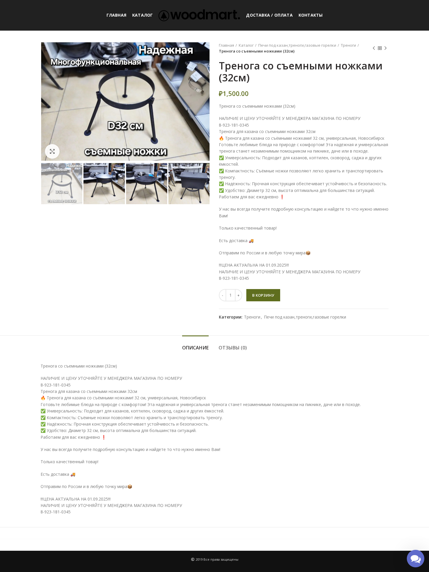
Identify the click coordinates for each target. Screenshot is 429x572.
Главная (226, 45)
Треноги (348, 45)
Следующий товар (385, 48)
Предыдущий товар (374, 48)
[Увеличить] (52, 151)
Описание (195, 347)
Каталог (246, 45)
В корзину (263, 295)
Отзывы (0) (233, 347)
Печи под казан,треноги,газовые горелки (297, 45)
